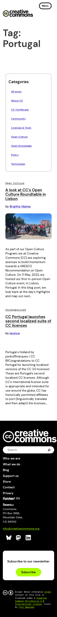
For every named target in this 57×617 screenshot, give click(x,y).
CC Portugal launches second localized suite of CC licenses (28, 321)
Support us (11, 476)
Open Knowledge (21, 146)
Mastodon (19, 538)
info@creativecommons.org (21, 528)
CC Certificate (20, 109)
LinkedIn (28, 538)
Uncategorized (15, 309)
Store (7, 482)
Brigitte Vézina (20, 206)
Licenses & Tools (21, 127)
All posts (16, 91)
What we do (11, 464)
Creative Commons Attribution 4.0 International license (31, 601)
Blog (6, 470)
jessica (15, 333)
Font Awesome (26, 607)
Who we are (11, 458)
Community (18, 118)
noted (47, 592)
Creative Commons (18, 13)
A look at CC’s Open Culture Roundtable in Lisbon (25, 194)
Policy (15, 155)
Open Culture (19, 137)
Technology (18, 164)
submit (49, 450)
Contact (9, 487)
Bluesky (9, 538)
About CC (17, 100)
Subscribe (28, 572)
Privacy (8, 493)
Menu (45, 5)
